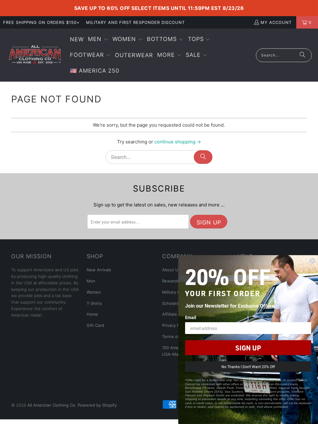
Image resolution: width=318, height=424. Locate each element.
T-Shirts (94, 303)
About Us (171, 269)
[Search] (302, 55)
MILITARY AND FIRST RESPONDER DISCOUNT (135, 22)
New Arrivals (99, 269)
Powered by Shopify (97, 405)
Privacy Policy (175, 325)
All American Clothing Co (51, 405)
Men (91, 280)
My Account (276, 22)
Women (94, 292)
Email (190, 317)
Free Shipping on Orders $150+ (41, 22)
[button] (98, 39)
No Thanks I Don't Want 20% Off (248, 366)
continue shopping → (177, 142)
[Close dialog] (312, 261)
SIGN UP (248, 347)
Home (92, 314)
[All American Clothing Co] (35, 55)
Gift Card (95, 325)
